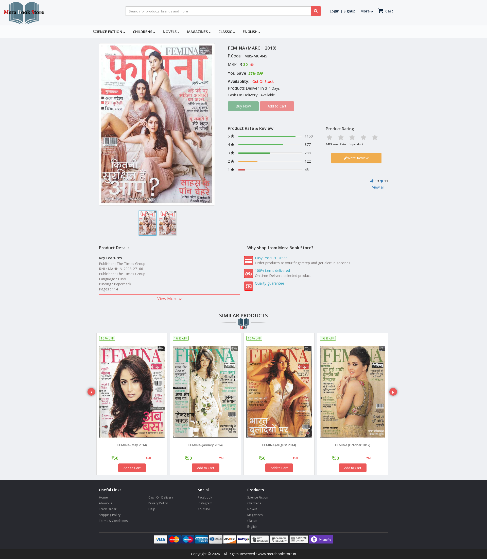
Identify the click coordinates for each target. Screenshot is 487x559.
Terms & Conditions (113, 521)
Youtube (204, 509)
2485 (329, 144)
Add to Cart (132, 467)
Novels (170, 31)
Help (151, 509)
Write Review (358, 158)
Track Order (107, 509)
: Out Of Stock (262, 81)
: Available (267, 94)
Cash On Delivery (160, 497)
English (250, 31)
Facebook (205, 497)
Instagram (205, 503)
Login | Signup (343, 11)
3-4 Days (272, 88)
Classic (225, 31)
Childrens (143, 31)
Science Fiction (108, 31)
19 (377, 180)
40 (252, 65)
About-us (105, 503)
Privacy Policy (158, 503)
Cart (388, 11)
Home (103, 497)
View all (378, 187)
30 (245, 64)
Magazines (198, 31)
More (365, 11)
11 (386, 180)
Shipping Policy (109, 515)
